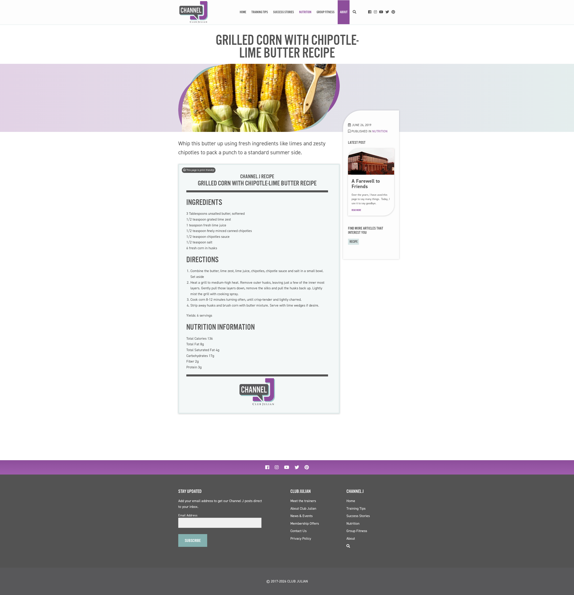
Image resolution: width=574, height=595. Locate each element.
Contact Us (298, 530)
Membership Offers (304, 523)
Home (243, 12)
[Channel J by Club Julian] (193, 12)
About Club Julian (303, 508)
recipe (354, 242)
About (344, 12)
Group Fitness (326, 12)
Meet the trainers (303, 500)
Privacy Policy (300, 538)
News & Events (301, 515)
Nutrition (305, 12)
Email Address (188, 515)
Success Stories (283, 12)
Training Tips (259, 12)
